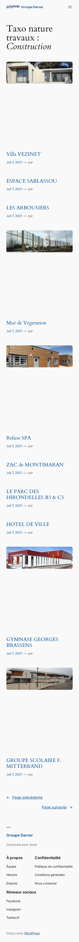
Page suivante (57, 807)
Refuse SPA (18, 438)
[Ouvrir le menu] (70, 7)
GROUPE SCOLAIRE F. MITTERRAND (33, 763)
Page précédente (24, 797)
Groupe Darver (32, 7)
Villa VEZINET (23, 154)
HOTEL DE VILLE (27, 524)
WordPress (32, 933)
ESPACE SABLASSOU (31, 181)
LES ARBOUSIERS (27, 208)
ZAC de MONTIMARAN (35, 465)
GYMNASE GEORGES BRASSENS (32, 642)
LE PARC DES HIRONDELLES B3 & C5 (35, 495)
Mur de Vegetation (26, 323)
